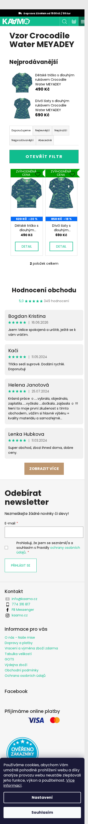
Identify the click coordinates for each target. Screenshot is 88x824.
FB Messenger (23, 609)
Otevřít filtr (44, 156)
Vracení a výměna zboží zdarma (31, 648)
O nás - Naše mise (20, 637)
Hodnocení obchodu (44, 290)
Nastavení (42, 797)
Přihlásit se (20, 565)
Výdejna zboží (16, 665)
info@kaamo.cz (24, 599)
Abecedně (45, 140)
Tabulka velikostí (18, 654)
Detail (27, 246)
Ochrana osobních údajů (25, 675)
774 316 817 (21, 604)
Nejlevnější (42, 130)
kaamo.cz (20, 615)
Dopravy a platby (19, 643)
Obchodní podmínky (21, 670)
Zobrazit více (44, 468)
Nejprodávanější (22, 140)
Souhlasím (42, 812)
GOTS (9, 659)
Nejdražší (60, 130)
